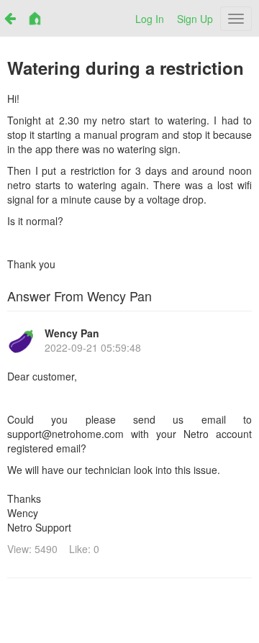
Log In (149, 19)
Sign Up (195, 19)
